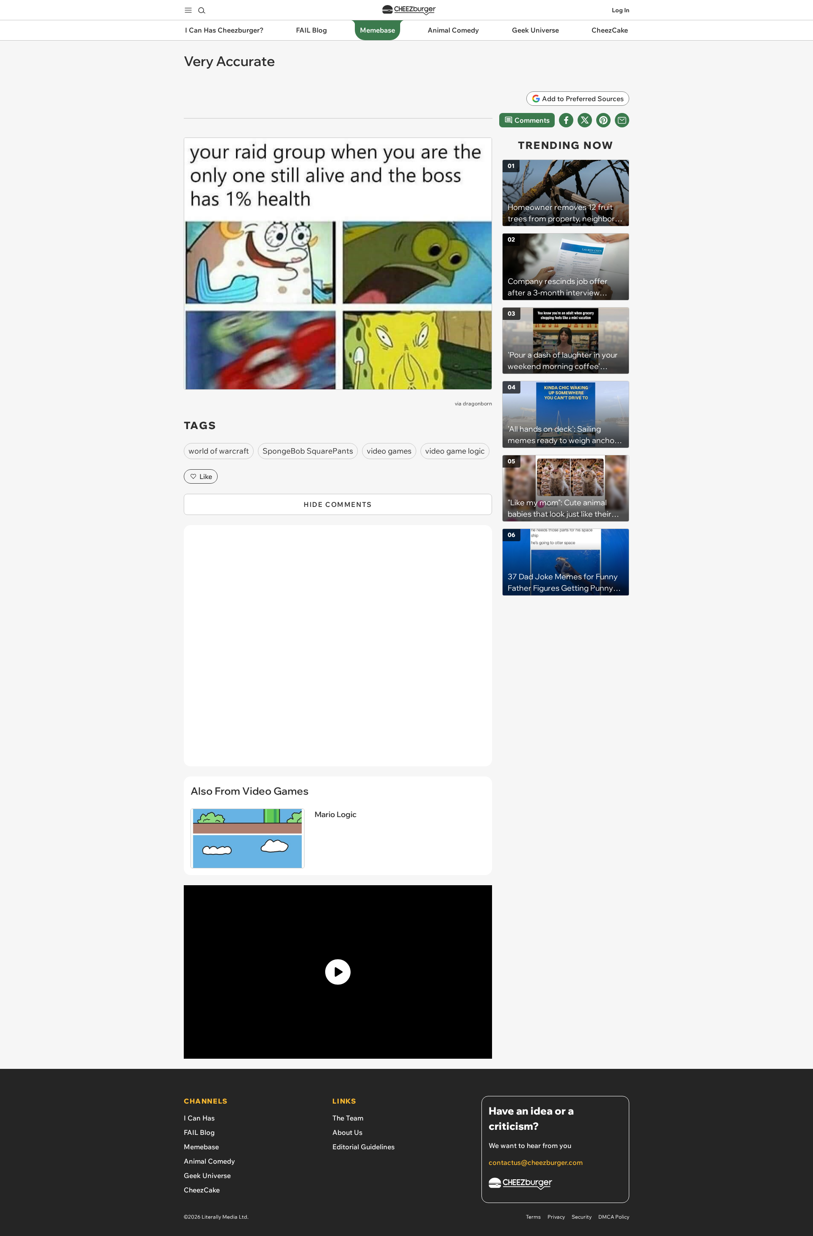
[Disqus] (338, 650)
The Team (347, 1118)
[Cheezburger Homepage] (409, 10)
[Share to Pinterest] (603, 120)
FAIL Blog (199, 1132)
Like (205, 476)
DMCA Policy (613, 1217)
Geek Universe (207, 1175)
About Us (347, 1132)
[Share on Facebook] (566, 120)
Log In (620, 10)
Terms (533, 1217)
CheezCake (202, 1190)
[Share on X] (585, 120)
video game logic (455, 451)
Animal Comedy (209, 1161)
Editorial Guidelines (363, 1146)
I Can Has (199, 1118)
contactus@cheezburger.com (536, 1162)
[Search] (201, 10)
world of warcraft (218, 451)
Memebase (201, 1146)
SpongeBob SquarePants (308, 451)
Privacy (556, 1217)
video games (389, 451)
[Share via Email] (622, 120)
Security (582, 1217)
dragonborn (477, 403)
